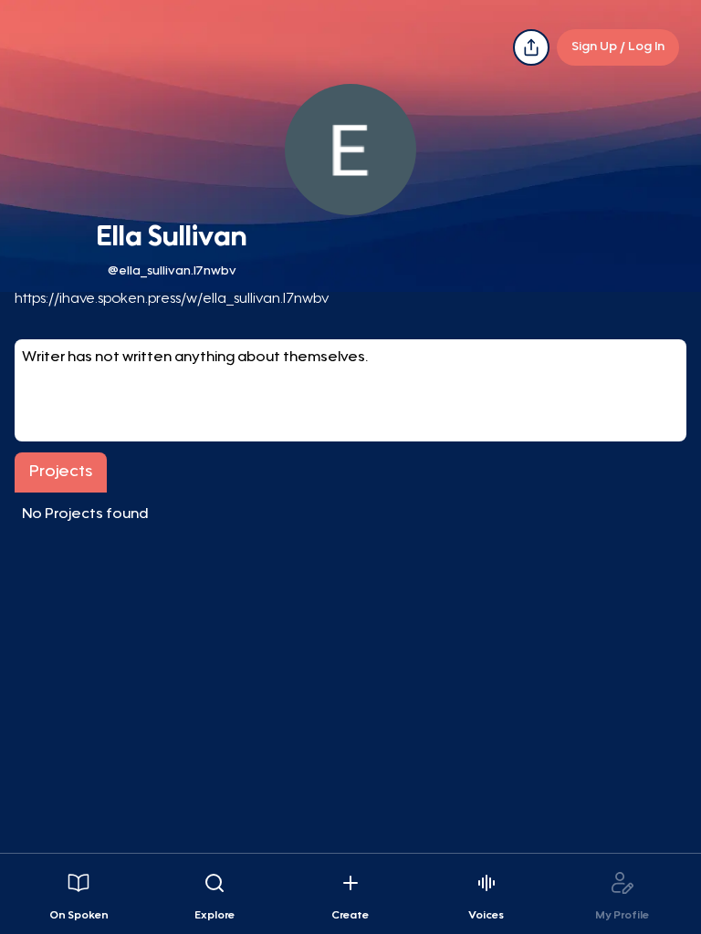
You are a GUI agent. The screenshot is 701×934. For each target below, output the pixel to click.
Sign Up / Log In (617, 47)
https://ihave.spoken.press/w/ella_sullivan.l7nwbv (172, 299)
